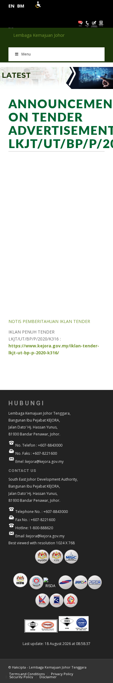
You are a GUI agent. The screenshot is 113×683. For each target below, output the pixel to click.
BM (20, 6)
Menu (26, 54)
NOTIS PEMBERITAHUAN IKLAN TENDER (49, 321)
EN (11, 6)
